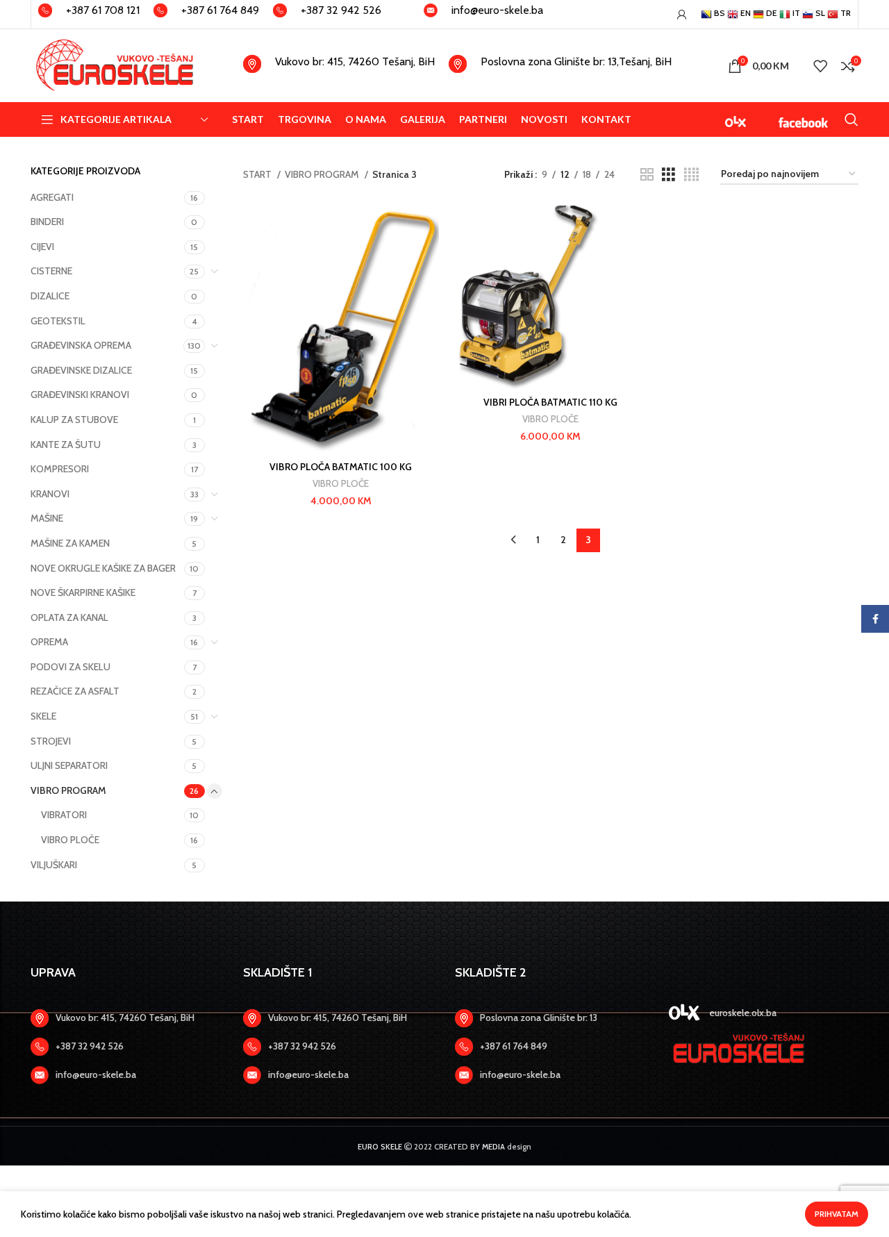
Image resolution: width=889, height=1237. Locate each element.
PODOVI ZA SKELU (70, 667)
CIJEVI (42, 246)
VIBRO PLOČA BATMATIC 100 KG (340, 466)
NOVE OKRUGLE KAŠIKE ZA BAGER (103, 568)
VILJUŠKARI (54, 864)
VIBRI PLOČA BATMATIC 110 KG (550, 402)
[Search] (851, 119)
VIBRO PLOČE (70, 839)
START (258, 174)
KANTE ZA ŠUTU (66, 444)
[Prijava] (682, 14)
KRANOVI (50, 494)
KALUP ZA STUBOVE (74, 419)
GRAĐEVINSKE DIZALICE (81, 370)
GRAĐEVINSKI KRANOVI (80, 394)
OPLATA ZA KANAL (69, 617)
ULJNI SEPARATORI (69, 765)
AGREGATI (52, 197)
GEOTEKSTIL (58, 321)
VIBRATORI (64, 814)
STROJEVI (51, 741)
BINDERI (47, 221)
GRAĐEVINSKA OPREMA (81, 345)
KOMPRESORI (60, 469)
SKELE (43, 716)
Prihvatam (836, 1214)
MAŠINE (47, 518)
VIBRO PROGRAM (68, 790)
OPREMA (49, 642)
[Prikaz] (647, 174)
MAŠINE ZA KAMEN (70, 543)
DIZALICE (50, 296)
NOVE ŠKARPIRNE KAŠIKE (83, 592)
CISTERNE (51, 271)
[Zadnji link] (126, 1047)
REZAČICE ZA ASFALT (75, 691)
